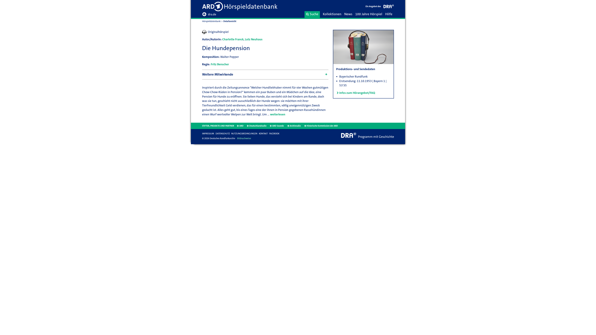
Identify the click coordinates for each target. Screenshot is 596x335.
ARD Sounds (278, 125)
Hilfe (388, 14)
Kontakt (263, 133)
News (348, 14)
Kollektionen (332, 14)
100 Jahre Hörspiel (368, 14)
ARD (241, 125)
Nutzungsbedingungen (244, 133)
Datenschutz (223, 133)
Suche (314, 14)
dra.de (212, 14)
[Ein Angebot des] (389, 7)
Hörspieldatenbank (211, 21)
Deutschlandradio (257, 125)
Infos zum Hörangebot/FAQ (357, 93)
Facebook (274, 133)
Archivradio (295, 125)
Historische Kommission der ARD (322, 125)
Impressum (208, 133)
